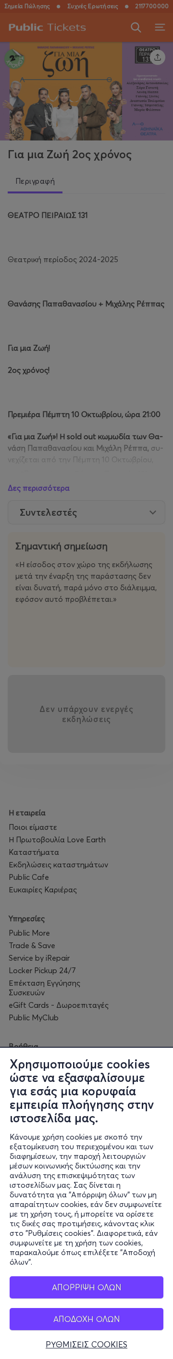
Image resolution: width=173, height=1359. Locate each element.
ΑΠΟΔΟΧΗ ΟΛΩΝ (86, 1319)
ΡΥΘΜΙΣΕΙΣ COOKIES (86, 1344)
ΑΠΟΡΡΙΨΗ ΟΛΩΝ (87, 1287)
